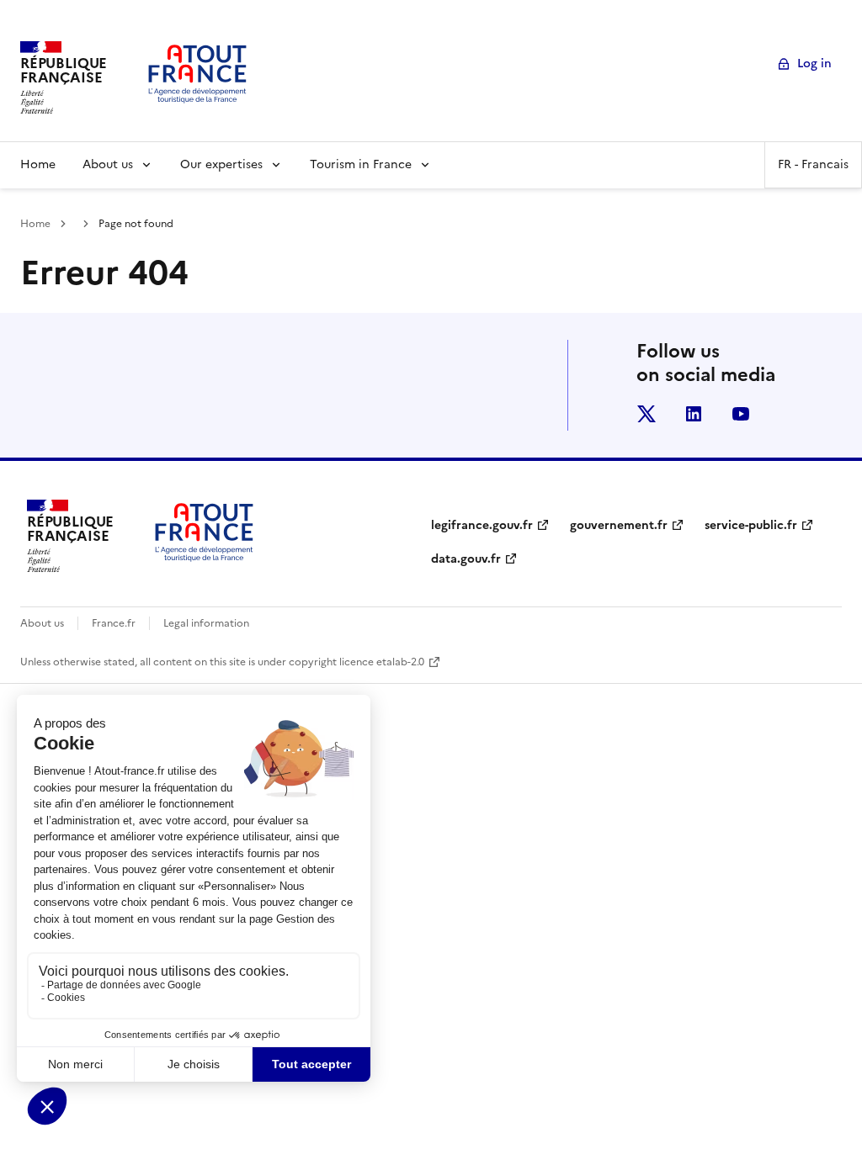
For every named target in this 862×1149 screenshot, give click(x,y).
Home (38, 164)
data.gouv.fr (466, 559)
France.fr (114, 623)
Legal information (206, 623)
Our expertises (221, 164)
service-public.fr (751, 525)
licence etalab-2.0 (381, 662)
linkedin (693, 414)
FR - (813, 164)
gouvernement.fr (619, 525)
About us (107, 164)
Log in (814, 63)
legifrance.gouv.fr (482, 525)
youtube (741, 414)
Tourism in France (361, 164)
